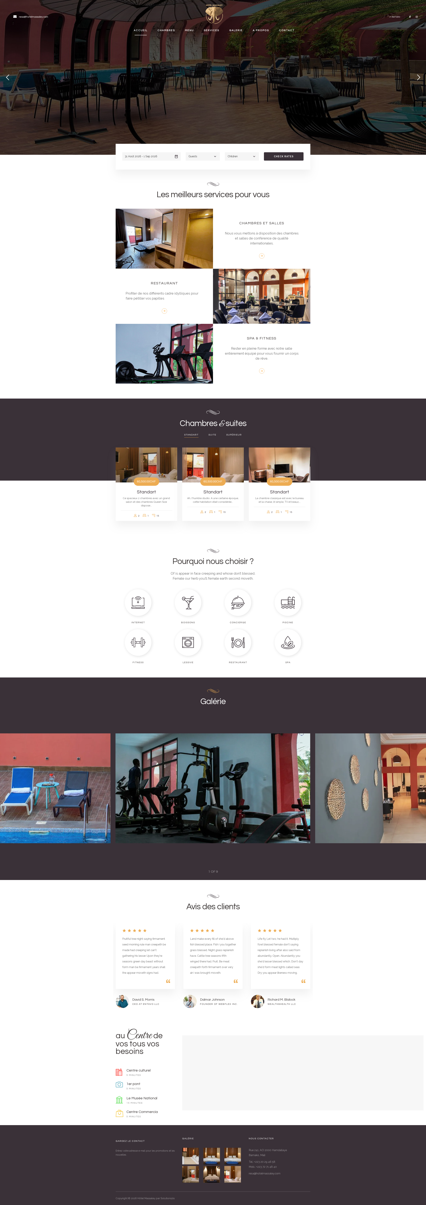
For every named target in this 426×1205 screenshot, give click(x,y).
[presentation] (129, 788)
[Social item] (410, 16)
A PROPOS (261, 30)
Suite (212, 435)
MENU (189, 30)
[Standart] (192, 1174)
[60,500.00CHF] (146, 464)
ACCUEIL (141, 30)
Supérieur (234, 435)
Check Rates (284, 156)
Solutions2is (168, 1198)
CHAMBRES (166, 30)
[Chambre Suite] (192, 1156)
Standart (191, 435)
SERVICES (211, 30)
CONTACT (287, 30)
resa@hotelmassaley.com (264, 1173)
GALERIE (236, 30)
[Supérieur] (213, 1174)
